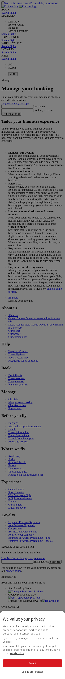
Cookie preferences (32, 671)
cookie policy (17, 653)
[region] (32, 645)
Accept (32, 663)
